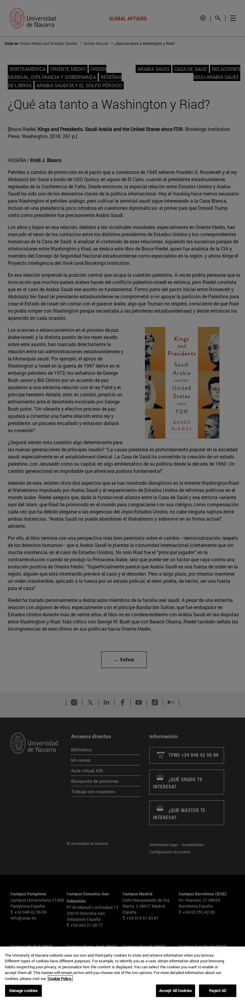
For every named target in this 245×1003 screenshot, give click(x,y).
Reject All (217, 990)
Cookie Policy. (60, 978)
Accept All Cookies (175, 990)
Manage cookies (23, 990)
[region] (122, 975)
